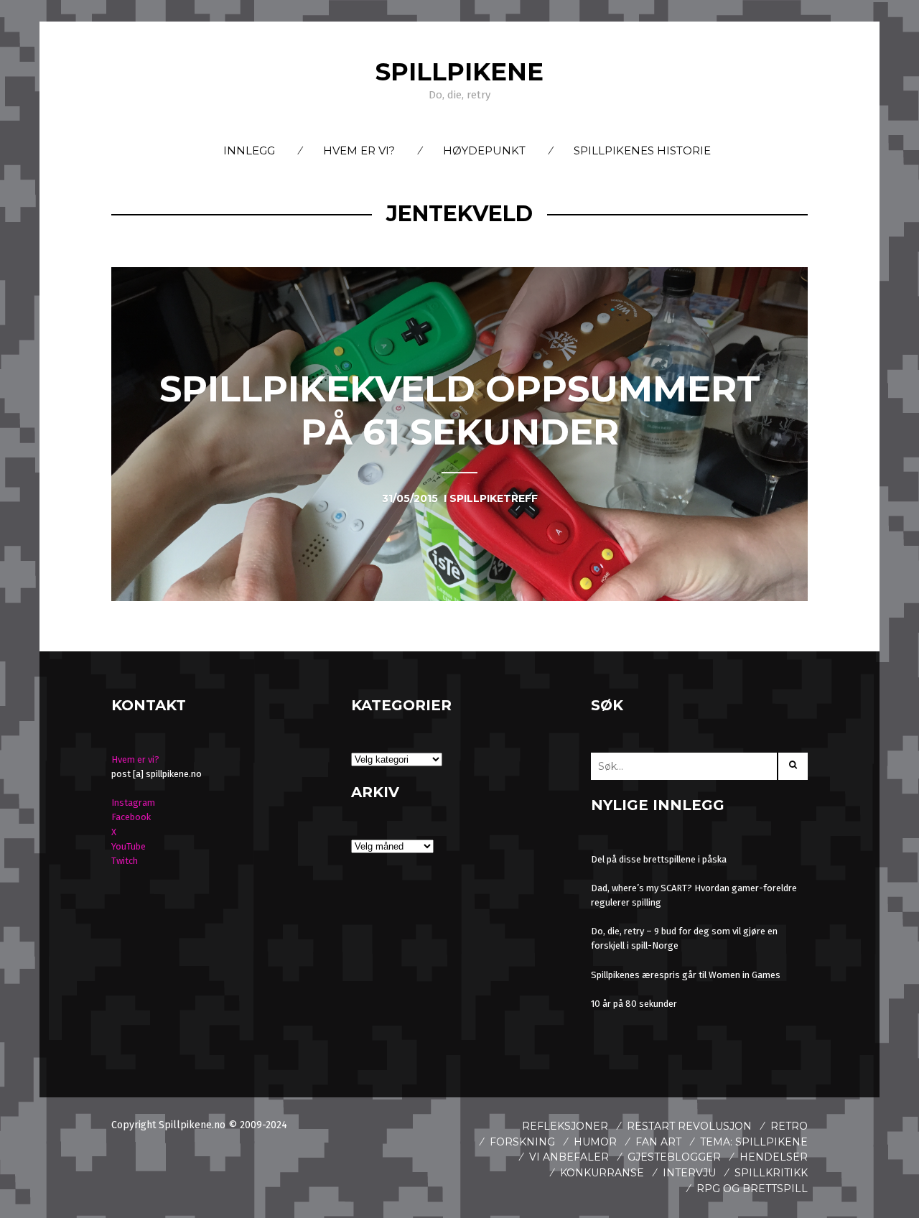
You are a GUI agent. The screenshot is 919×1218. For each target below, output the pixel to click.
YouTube (128, 846)
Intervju (689, 1172)
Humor (595, 1141)
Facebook (131, 817)
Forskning (522, 1141)
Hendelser (774, 1156)
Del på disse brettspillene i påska (659, 859)
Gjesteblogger (674, 1156)
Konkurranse (602, 1172)
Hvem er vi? (359, 150)
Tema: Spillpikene (754, 1141)
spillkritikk (771, 1172)
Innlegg (249, 150)
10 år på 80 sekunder (634, 1003)
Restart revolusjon (689, 1126)
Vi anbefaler (569, 1156)
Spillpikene (459, 72)
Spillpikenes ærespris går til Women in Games (685, 975)
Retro (789, 1126)
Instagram (133, 802)
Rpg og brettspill (752, 1188)
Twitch (124, 860)
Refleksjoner (565, 1126)
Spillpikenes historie (642, 150)
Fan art (658, 1141)
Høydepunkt (484, 150)
